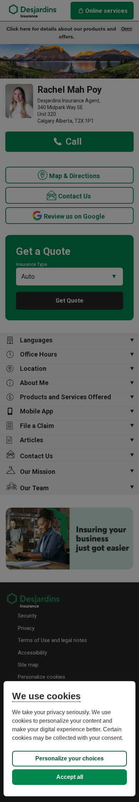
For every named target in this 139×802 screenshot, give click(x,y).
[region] (70, 738)
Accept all (69, 777)
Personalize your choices (69, 758)
